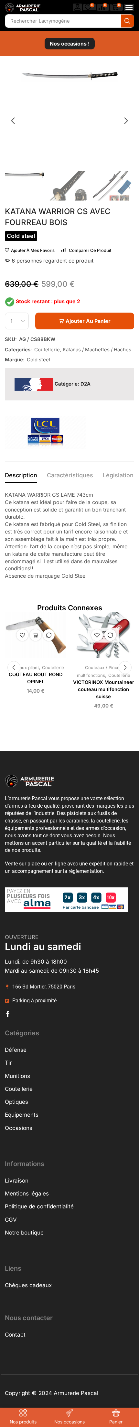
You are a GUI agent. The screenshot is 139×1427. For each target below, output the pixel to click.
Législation (118, 475)
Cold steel (38, 360)
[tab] (21, 477)
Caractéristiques (70, 475)
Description (21, 475)
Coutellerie (47, 349)
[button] (77, 7)
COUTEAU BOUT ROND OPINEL (36, 678)
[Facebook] (8, 1014)
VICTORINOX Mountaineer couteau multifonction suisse (103, 689)
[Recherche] (127, 21)
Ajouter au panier (35, 635)
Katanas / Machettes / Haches (97, 349)
